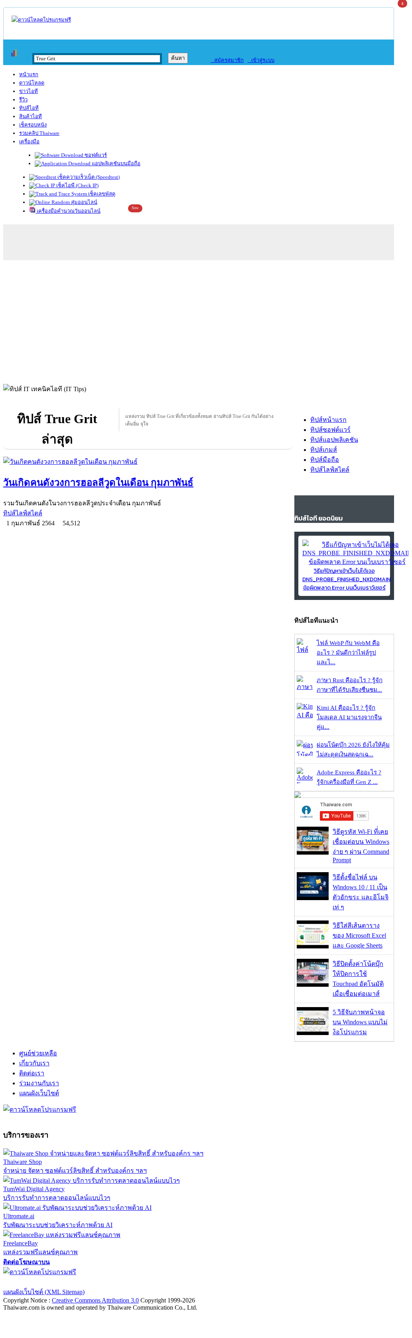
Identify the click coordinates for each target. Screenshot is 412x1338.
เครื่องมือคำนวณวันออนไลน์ (68, 211)
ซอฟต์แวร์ (95, 155)
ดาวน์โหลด (31, 83)
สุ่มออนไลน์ (83, 202)
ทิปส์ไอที (29, 108)
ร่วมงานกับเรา (39, 1083)
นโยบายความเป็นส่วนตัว (105, 1282)
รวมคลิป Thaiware (39, 133)
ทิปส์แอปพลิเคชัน (334, 439)
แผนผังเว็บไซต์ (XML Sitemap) (44, 1292)
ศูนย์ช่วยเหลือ (38, 1053)
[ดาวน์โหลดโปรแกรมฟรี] (41, 20)
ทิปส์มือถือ (324, 459)
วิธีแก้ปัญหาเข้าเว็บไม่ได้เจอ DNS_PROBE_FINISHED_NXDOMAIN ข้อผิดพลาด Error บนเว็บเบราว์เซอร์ (346, 579)
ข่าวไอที (28, 91)
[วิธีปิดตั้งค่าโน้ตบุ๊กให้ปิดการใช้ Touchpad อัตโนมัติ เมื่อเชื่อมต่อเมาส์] (313, 984)
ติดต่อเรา (31, 1073)
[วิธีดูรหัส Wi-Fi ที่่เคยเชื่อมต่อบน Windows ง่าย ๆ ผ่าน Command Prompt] (313, 852)
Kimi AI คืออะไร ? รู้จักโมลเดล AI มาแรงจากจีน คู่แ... (349, 717)
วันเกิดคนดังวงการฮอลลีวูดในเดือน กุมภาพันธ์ (98, 482)
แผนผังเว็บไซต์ (39, 1093)
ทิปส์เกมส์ (323, 449)
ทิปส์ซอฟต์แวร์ (330, 429)
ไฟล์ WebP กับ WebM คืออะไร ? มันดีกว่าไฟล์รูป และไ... (348, 652)
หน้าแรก (28, 74)
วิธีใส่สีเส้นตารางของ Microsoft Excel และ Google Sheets (359, 935)
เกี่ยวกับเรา (34, 1063)
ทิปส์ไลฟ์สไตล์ (22, 513)
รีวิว (23, 100)
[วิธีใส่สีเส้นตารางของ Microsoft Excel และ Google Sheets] (313, 946)
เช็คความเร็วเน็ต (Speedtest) (88, 177)
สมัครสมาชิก (227, 60)
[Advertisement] (204, 320)
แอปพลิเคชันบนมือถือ (115, 163)
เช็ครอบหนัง (33, 125)
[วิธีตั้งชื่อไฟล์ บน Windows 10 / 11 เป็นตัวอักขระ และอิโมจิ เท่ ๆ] (313, 898)
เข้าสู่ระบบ (261, 60)
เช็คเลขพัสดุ (101, 194)
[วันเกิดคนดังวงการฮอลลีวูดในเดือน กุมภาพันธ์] (147, 462)
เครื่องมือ (29, 141)
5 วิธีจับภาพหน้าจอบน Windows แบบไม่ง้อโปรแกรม (360, 1022)
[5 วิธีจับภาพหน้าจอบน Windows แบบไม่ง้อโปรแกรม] (313, 1032)
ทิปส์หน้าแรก (328, 419)
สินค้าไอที (30, 116)
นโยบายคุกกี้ (164, 1282)
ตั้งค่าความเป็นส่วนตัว (33, 1282)
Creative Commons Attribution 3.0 (95, 1300)
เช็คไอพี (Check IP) (77, 185)
